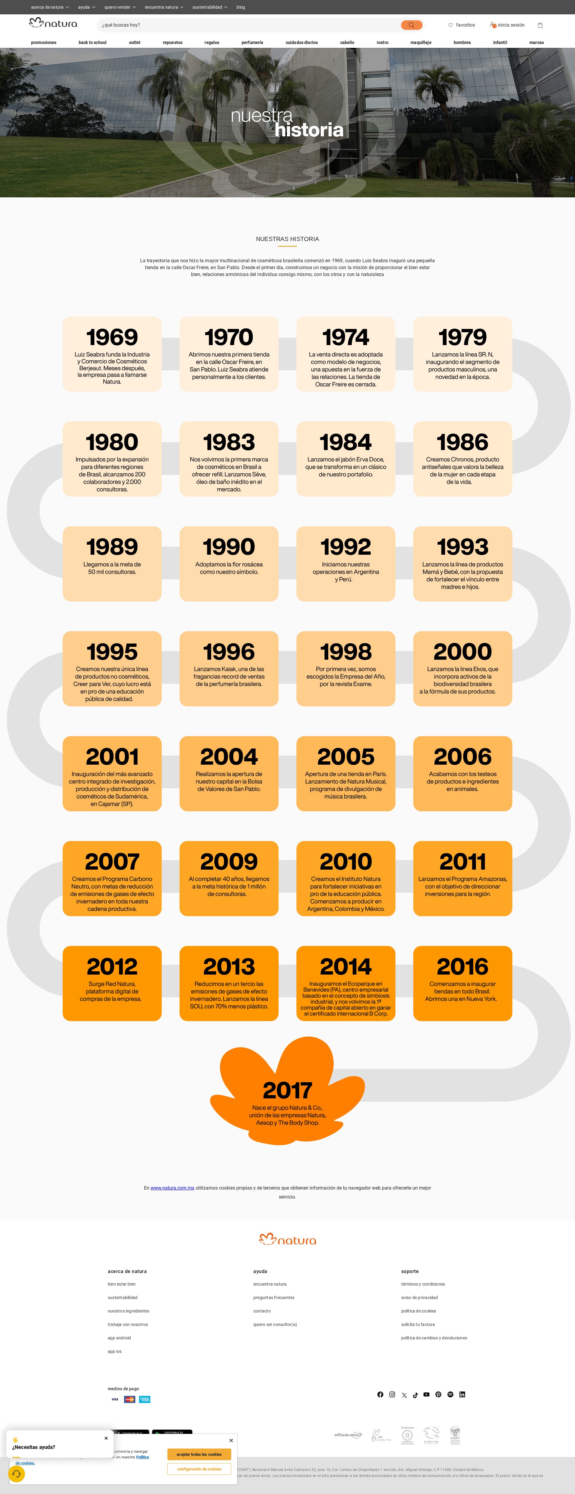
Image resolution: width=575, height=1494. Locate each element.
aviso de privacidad (419, 1297)
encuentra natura (270, 1284)
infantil (500, 42)
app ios (115, 1351)
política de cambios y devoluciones (434, 1338)
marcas (536, 42)
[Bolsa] (540, 25)
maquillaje (421, 42)
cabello (347, 42)
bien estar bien (122, 1284)
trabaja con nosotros (128, 1324)
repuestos (172, 42)
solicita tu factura (418, 1324)
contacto (262, 1311)
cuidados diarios (302, 42)
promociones (44, 42)
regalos (212, 42)
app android (119, 1338)
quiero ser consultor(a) (275, 1324)
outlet (135, 42)
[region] (123, 1459)
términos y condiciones (423, 1284)
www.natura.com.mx (172, 1188)
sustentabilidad (122, 1297)
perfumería (253, 42)
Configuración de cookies (199, 1469)
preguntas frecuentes (273, 1297)
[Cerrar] (231, 1440)
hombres (462, 42)
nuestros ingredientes (128, 1311)
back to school (93, 42)
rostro (382, 42)
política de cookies (418, 1311)
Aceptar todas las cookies (199, 1454)
